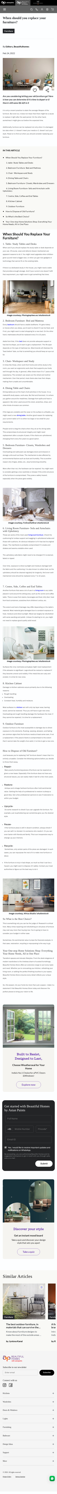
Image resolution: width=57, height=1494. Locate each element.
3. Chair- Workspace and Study (19, 173)
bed (20, 341)
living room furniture (35, 535)
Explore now (28, 1084)
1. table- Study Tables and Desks (19, 163)
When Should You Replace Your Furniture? (24, 157)
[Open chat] (52, 1478)
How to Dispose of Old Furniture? (20, 211)
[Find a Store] (47, 9)
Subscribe (47, 1372)
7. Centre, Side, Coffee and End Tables (22, 196)
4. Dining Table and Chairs (17, 178)
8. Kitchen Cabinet (14, 201)
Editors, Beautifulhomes (17, 46)
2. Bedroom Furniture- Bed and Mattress (23, 168)
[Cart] (52, 9)
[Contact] (36, 9)
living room (39, 590)
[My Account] (42, 9)
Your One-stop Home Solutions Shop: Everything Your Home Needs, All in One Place (27, 222)
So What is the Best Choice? (17, 216)
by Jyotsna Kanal (14, 1341)
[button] (21, 150)
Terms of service (20, 1476)
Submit (44, 1163)
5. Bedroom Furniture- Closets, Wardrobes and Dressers (30, 183)
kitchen (19, 707)
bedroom (10, 325)
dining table (21, 415)
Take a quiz (28, 1251)
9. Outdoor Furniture (15, 206)
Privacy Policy (7, 1476)
